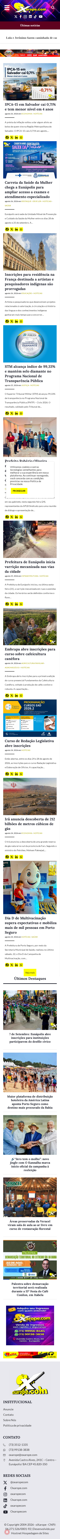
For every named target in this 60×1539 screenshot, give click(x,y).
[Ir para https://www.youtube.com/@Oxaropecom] (30, 1512)
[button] (52, 7)
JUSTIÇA (25, 385)
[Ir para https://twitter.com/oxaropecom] (30, 1483)
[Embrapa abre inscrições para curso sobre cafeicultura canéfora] (30, 626)
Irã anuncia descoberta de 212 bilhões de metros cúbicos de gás (30, 824)
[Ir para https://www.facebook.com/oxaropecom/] (30, 1489)
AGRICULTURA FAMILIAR (32, 663)
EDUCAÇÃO (26, 293)
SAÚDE (8, 205)
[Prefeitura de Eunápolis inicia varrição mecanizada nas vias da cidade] (30, 539)
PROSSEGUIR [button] (19, 491)
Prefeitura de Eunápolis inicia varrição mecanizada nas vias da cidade (30, 567)
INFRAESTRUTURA (29, 576)
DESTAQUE (26, 201)
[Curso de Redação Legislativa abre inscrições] (30, 718)
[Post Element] (30, 1020)
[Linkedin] (16, 137)
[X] (12, 137)
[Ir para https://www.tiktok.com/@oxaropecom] (30, 1506)
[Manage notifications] (7, 1532)
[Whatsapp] (21, 137)
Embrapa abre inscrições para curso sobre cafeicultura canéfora (30, 654)
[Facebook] (7, 137)
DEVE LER (37, 201)
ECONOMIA (26, 113)
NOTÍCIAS (37, 113)
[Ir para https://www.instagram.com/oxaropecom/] (30, 1495)
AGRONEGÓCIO (12, 667)
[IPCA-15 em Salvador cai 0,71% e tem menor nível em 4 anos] (30, 81)
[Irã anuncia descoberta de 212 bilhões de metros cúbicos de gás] (30, 796)
